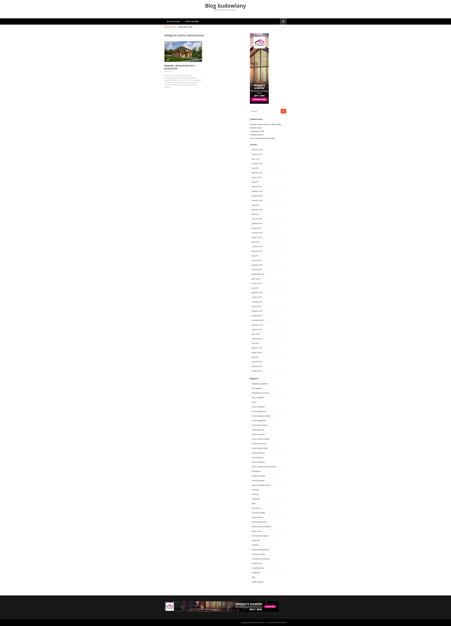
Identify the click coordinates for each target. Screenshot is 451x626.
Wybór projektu (257, 582)
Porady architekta (258, 554)
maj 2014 (255, 343)
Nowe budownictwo (259, 522)
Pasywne (255, 545)
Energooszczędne (258, 476)
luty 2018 (255, 214)
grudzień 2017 (257, 223)
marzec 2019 (257, 177)
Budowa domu (256, 128)
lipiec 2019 (256, 159)
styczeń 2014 (257, 362)
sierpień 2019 (257, 154)
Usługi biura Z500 (257, 131)
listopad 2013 (257, 371)
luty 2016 (255, 288)
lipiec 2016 (256, 279)
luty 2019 (255, 182)
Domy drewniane (258, 407)
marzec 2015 (257, 306)
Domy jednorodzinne (260, 425)
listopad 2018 (257, 196)
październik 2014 (258, 320)
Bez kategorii (173, 21)
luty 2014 (255, 357)
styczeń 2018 (257, 219)
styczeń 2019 (257, 187)
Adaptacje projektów (260, 384)
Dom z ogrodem (258, 397)
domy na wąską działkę (260, 439)
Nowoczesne (257, 531)
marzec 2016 (257, 283)
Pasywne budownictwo (260, 550)
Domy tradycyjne (258, 462)
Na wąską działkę (258, 513)
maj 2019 (255, 168)
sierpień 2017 (257, 237)
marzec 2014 (257, 353)
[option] (232, 27)
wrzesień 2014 (257, 325)
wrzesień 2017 (257, 233)
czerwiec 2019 (257, 164)
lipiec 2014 (256, 334)
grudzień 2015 (257, 293)
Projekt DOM (257, 563)
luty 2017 (255, 256)
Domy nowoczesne (259, 444)
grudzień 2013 (257, 366)
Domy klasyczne (258, 430)
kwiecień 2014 (257, 348)
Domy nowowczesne (260, 448)
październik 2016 (258, 274)
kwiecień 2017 (257, 251)
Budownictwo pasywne (260, 393)
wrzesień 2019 (257, 150)
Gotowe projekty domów (261, 485)
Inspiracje (255, 490)
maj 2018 (255, 205)
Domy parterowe (258, 453)
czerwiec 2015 (257, 302)
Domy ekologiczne (259, 411)
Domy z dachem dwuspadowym (264, 467)
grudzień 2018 (257, 191)
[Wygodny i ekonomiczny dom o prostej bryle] (183, 51)
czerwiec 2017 (257, 246)
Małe (254, 504)
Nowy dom (256, 540)
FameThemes (282, 622)
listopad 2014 (257, 316)
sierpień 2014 (257, 329)
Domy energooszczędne (261, 416)
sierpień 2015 (257, 297)
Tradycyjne (256, 573)
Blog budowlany (225, 5)
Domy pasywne (192, 21)
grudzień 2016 (257, 265)
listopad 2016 (257, 269)
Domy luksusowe (258, 434)
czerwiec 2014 (257, 339)
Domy (254, 402)
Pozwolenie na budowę (260, 559)
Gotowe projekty (258, 480)
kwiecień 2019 (257, 173)
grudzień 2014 (257, 311)
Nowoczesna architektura (261, 527)
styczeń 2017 (257, 260)
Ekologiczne (256, 471)
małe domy (256, 508)
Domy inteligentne (259, 420)
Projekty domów (184, 27)
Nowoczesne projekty (260, 536)
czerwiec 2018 (257, 200)
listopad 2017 (257, 228)
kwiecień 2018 (257, 210)
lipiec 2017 (256, 242)
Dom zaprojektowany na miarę (262, 138)
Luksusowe (256, 499)
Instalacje (255, 494)
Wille (253, 577)
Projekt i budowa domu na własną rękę (265, 124)
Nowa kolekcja (257, 517)
